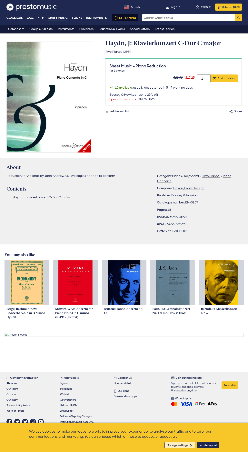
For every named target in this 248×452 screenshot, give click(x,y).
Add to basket (226, 78)
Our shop (11, 394)
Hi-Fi (41, 18)
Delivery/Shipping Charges (76, 416)
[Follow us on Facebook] (10, 422)
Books (77, 18)
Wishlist (206, 7)
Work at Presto (15, 410)
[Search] (238, 17)
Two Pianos (211, 176)
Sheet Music (58, 18)
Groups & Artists (41, 29)
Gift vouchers (68, 399)
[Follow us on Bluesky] (26, 422)
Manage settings (177, 445)
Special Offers (140, 29)
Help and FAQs (68, 405)
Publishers (86, 29)
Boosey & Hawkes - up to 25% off (133, 97)
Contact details (123, 383)
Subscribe (230, 385)
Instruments (66, 29)
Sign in (175, 7)
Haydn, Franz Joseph (188, 188)
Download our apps (125, 396)
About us (11, 383)
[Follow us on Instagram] (34, 422)
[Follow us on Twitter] (18, 422)
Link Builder (67, 410)
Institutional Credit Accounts (77, 422)
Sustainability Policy (18, 405)
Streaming (127, 18)
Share (238, 111)
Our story (12, 399)
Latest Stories (164, 29)
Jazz (30, 18)
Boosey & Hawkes (184, 195)
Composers (16, 29)
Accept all (210, 445)
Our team (12, 388)
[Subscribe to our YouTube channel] (42, 422)
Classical (14, 18)
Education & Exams (112, 29)
